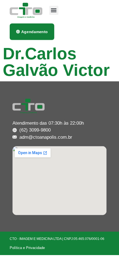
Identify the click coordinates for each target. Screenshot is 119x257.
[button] (53, 10)
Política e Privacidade (27, 248)
